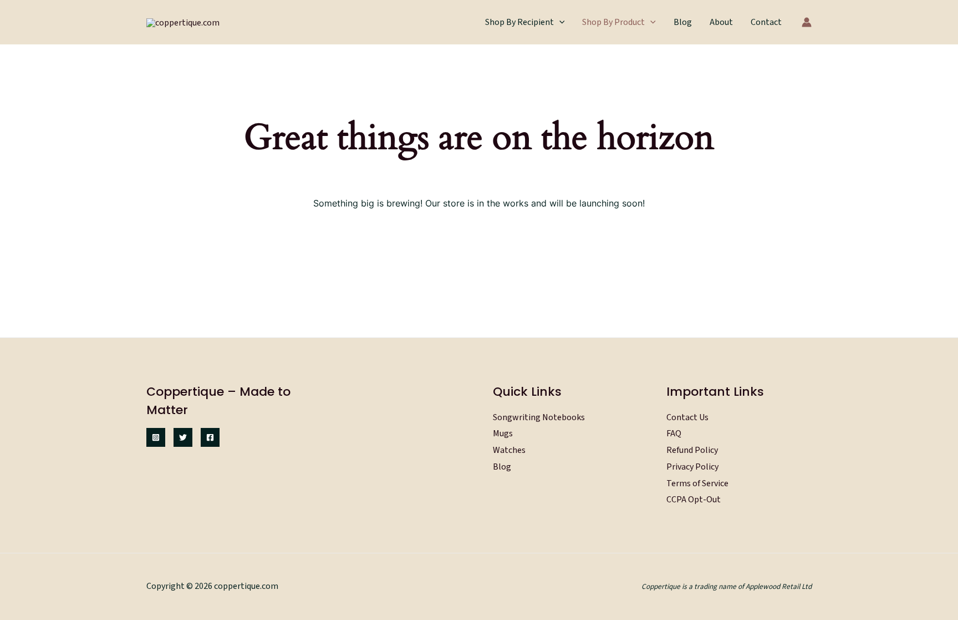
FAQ (673, 433)
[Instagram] (155, 437)
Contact (766, 22)
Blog (683, 22)
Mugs (503, 433)
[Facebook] (210, 437)
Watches (509, 450)
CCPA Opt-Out (693, 499)
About (721, 22)
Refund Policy (692, 450)
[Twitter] (183, 437)
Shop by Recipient (519, 22)
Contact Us (687, 417)
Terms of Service (697, 483)
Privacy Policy (692, 467)
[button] (559, 22)
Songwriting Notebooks (539, 417)
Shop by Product (613, 22)
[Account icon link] (807, 22)
